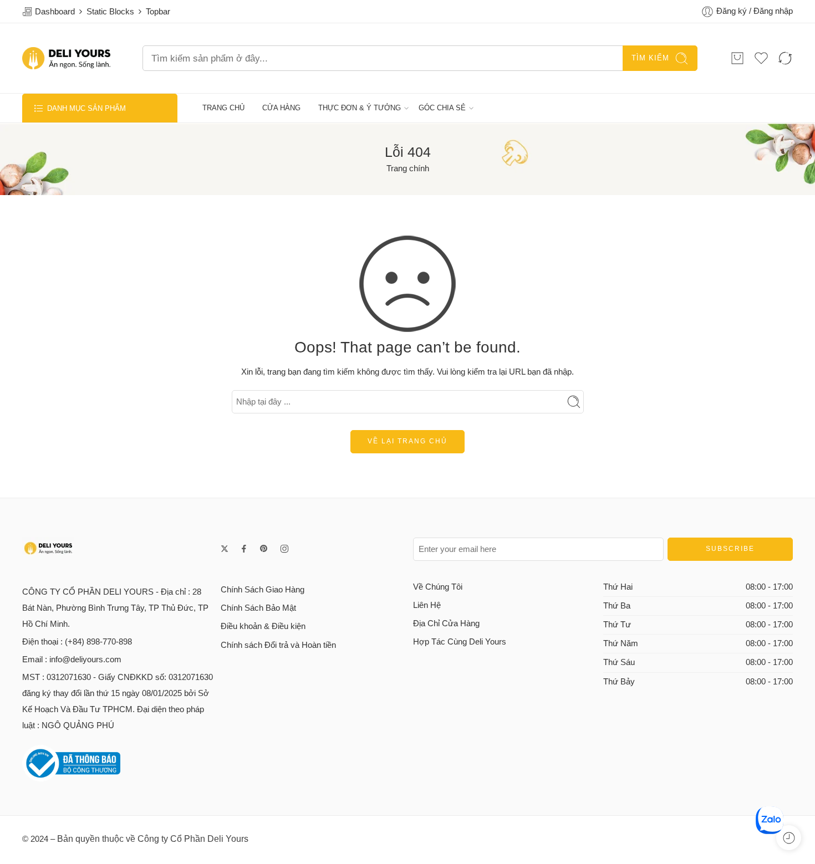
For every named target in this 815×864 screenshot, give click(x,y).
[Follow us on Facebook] (244, 548)
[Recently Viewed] (788, 837)
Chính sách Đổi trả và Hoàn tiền (278, 645)
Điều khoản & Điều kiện (263, 626)
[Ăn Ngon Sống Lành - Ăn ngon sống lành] (66, 58)
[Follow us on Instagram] (284, 549)
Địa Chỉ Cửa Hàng (446, 623)
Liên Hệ (427, 605)
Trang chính (407, 168)
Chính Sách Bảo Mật (258, 608)
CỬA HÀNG (281, 108)
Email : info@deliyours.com (71, 659)
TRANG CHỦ (223, 108)
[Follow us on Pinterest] (263, 548)
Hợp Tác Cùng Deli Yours (459, 641)
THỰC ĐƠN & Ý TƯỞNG (359, 108)
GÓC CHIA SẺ (442, 108)
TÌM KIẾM (650, 58)
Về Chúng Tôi (437, 586)
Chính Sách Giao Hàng (262, 589)
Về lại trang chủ (407, 441)
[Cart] (737, 58)
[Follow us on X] (224, 549)
